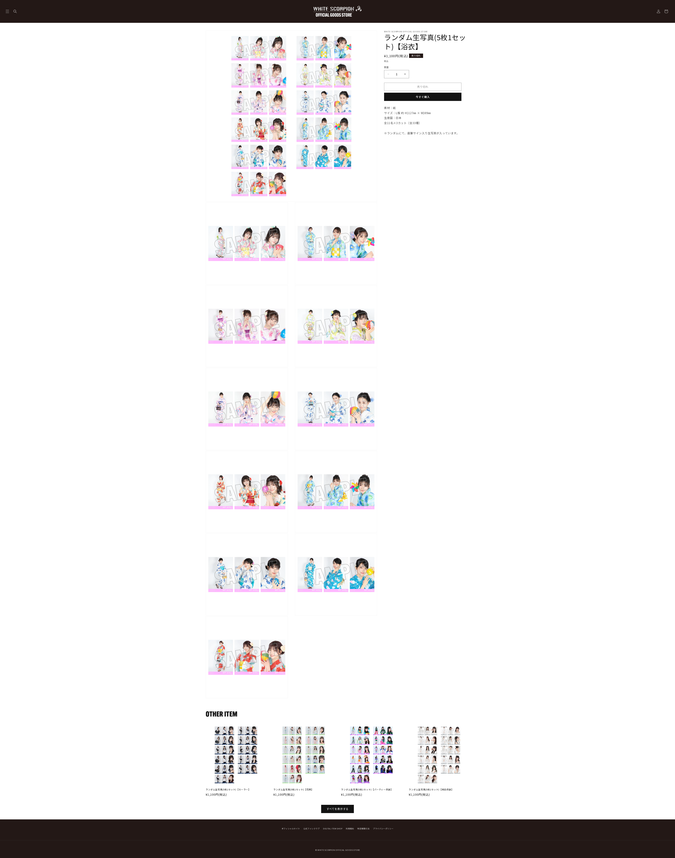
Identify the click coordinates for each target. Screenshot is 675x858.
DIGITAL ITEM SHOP (332, 828)
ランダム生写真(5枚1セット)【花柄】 (293, 789)
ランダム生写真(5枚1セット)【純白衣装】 (431, 789)
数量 (386, 67)
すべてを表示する (337, 809)
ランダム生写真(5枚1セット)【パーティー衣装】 (367, 789)
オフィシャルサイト (291, 828)
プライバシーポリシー (383, 828)
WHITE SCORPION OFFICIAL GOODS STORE (338, 850)
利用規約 (350, 828)
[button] (7, 11)
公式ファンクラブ (311, 828)
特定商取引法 (363, 828)
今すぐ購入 (423, 97)
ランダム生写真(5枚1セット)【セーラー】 (228, 789)
